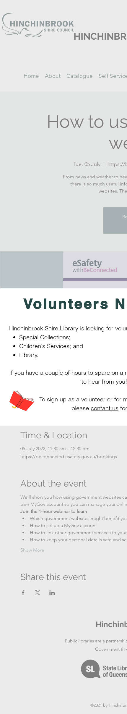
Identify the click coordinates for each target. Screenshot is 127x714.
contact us (104, 408)
